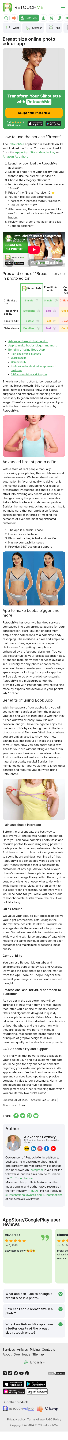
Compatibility (18, 361)
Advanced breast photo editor (28, 341)
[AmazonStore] (37, 1391)
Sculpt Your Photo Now (34, 113)
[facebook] (46, 1148)
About (7, 1354)
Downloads (22, 1354)
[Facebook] (16, 1373)
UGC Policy (53, 1419)
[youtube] (53, 1148)
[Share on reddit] (36, 1115)
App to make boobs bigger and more (32, 345)
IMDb (35, 1190)
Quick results (18, 357)
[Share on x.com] (22, 1115)
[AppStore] (13, 1384)
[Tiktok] (10, 1373)
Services (9, 1349)
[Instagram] (5, 1373)
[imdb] (26, 1148)
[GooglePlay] (36, 1384)
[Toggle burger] (61, 7)
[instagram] (40, 1148)
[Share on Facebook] (16, 1115)
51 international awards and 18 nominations (33, 1195)
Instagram (36, 1170)
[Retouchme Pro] (18, 1408)
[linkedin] (33, 1148)
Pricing (35, 1349)
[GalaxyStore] (14, 1391)
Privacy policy (16, 1419)
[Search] (6, 18)
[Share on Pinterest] (29, 1115)
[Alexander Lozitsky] (13, 1143)
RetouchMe (16, 144)
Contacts (48, 1349)
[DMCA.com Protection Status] (56, 1373)
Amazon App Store (15, 156)
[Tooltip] (37, 300)
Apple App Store (26, 152)
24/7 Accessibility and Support (29, 374)
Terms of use (36, 1419)
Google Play (47, 152)
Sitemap (38, 1354)
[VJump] (48, 1409)
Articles (22, 1349)
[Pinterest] (27, 1373)
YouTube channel (21, 1178)
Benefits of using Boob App (26, 349)
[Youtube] (21, 1373)
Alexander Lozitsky (41, 1139)
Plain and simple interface (26, 353)
